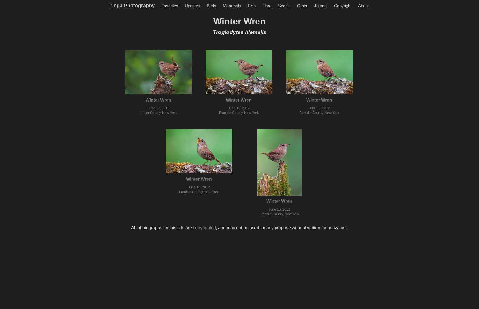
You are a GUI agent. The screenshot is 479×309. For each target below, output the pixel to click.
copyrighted (204, 227)
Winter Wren (158, 100)
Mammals (232, 5)
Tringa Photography (131, 5)
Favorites (169, 5)
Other (302, 5)
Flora (266, 5)
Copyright (342, 5)
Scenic (284, 5)
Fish (252, 5)
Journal (320, 5)
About (363, 5)
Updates (192, 5)
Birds (211, 5)
